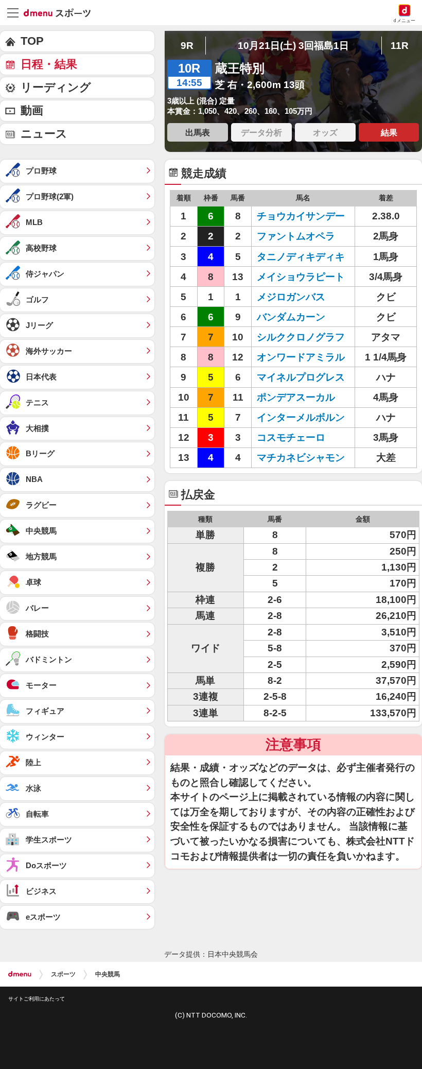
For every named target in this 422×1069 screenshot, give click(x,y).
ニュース (44, 133)
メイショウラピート (301, 276)
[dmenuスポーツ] (61, 12)
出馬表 (197, 132)
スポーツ (63, 974)
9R (187, 45)
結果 (389, 132)
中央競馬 (107, 974)
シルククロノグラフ (301, 337)
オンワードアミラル (301, 357)
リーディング (56, 87)
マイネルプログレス (301, 377)
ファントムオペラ (296, 236)
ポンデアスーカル (296, 397)
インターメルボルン (301, 417)
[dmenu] (20, 974)
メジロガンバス (291, 296)
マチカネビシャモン (301, 457)
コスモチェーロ (291, 437)
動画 (32, 110)
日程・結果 (49, 64)
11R (400, 45)
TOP (32, 41)
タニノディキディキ (301, 256)
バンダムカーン (291, 317)
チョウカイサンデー (301, 216)
